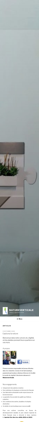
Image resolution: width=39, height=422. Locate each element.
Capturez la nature (10, 333)
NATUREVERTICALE (21, 310)
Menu (20, 319)
